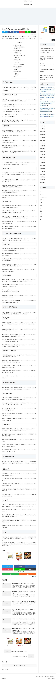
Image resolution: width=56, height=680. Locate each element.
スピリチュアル (43, 197)
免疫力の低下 (17, 52)
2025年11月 (42, 126)
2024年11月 (42, 145)
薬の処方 (16, 74)
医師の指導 (17, 73)
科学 (41, 216)
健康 (41, 205)
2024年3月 (42, 168)
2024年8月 (42, 154)
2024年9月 (42, 151)
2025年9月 (42, 131)
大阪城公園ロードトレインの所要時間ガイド (47, 64)
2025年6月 (42, 140)
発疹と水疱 (17, 57)
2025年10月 (42, 128)
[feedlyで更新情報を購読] (10, 574)
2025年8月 (42, 134)
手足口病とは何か (17, 45)
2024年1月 (42, 174)
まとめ (15, 76)
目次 (18, 42)
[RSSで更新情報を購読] (27, 574)
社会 (41, 214)
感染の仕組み (17, 48)
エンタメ (42, 194)
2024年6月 (42, 160)
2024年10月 (42, 148)
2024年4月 (42, 165)
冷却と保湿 (17, 62)
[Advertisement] (28, 16)
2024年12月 (42, 143)
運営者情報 (47, 676)
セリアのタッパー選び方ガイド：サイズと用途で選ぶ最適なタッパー (47, 89)
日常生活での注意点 (18, 66)
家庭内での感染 (18, 53)
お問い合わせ (52, 676)
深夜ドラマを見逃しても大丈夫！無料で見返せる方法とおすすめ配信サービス (47, 77)
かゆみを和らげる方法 (18, 60)
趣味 (41, 219)
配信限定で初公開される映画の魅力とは (47, 70)
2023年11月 (42, 179)
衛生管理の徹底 (18, 67)
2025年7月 (42, 137)
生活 (3, 550)
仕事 (41, 202)
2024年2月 (42, 171)
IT (40, 191)
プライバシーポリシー (40, 676)
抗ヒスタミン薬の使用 (19, 64)
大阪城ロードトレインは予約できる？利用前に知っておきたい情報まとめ (47, 58)
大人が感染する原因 (18, 50)
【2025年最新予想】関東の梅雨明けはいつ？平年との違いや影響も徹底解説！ (47, 95)
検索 (41, 38)
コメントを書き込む (19, 665)
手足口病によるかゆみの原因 (19, 55)
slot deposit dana (50, 97)
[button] (33, 32)
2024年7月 (42, 157)
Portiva (51, 116)
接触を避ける (17, 69)
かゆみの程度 (17, 59)
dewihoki (44, 91)
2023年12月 (42, 177)
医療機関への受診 (17, 71)
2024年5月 (42, 162)
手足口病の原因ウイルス (20, 46)
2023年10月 (42, 182)
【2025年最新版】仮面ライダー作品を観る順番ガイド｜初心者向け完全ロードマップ (47, 50)
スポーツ (42, 199)
